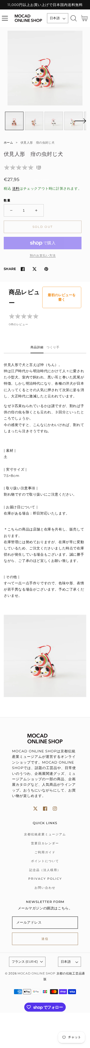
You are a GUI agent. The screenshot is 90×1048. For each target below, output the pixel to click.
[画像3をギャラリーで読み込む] (53, 121)
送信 (45, 939)
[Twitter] (34, 269)
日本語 (55, 18)
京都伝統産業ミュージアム (45, 834)
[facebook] (45, 808)
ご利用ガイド (45, 852)
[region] (45, 4)
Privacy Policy (45, 878)
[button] (5, 18)
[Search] (73, 18)
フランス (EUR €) (25, 961)
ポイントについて (45, 861)
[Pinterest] (46, 269)
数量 (7, 200)
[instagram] (55, 808)
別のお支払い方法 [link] (43, 255)
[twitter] (35, 808)
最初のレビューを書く (62, 297)
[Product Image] (45, 68)
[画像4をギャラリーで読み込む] (73, 121)
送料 (16, 188)
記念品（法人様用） (45, 870)
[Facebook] (23, 269)
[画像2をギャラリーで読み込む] (34, 121)
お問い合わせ (45, 887)
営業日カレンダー (45, 843)
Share (10, 269)
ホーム (8, 142)
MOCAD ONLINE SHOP (37, 973)
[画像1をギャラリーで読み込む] (14, 121)
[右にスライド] (80, 123)
